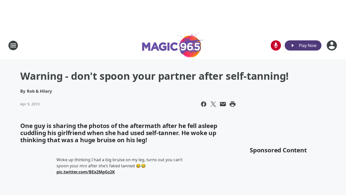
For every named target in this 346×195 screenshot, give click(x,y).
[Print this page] (232, 104)
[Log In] (332, 45)
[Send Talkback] (276, 45)
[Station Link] (173, 45)
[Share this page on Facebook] (203, 104)
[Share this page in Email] (222, 104)
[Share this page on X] (213, 104)
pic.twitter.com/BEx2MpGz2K (85, 172)
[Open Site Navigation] (13, 45)
